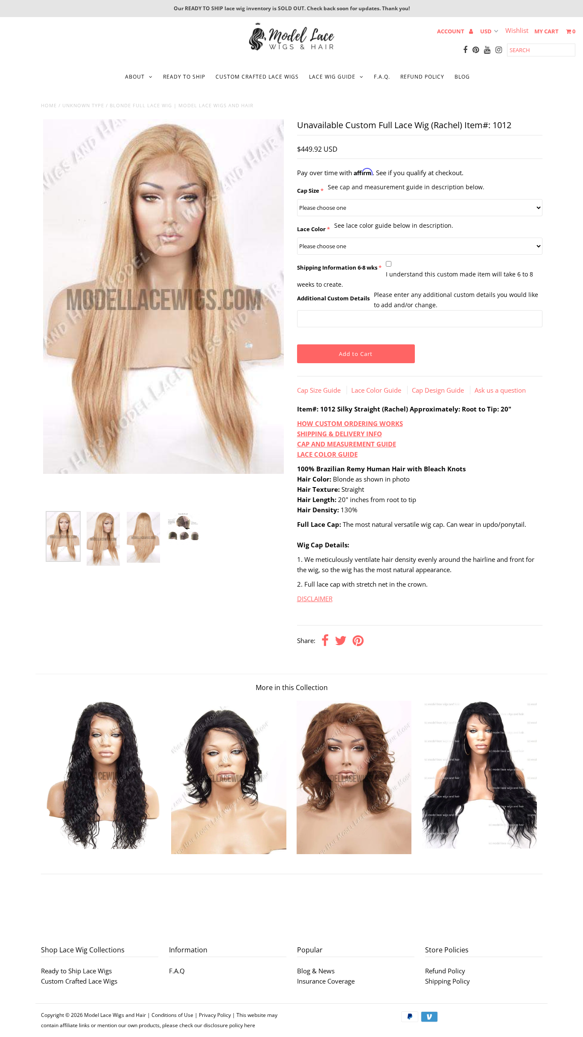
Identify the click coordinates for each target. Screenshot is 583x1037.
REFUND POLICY (422, 76)
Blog (462, 76)
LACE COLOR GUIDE (327, 454)
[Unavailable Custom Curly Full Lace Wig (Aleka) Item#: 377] (103, 846)
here (249, 1025)
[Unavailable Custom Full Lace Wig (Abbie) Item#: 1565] (228, 851)
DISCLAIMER (314, 598)
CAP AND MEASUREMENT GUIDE (346, 444)
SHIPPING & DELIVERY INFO (339, 433)
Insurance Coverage (326, 981)
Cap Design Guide (439, 390)
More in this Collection (292, 687)
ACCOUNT (451, 31)
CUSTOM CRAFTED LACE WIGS (257, 76)
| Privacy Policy (213, 1015)
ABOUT (135, 76)
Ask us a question (500, 390)
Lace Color (311, 229)
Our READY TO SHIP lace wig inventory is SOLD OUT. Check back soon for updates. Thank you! (292, 8)
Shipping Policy (447, 981)
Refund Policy (445, 970)
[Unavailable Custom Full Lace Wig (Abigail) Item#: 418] (479, 846)
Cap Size (308, 190)
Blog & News (316, 970)
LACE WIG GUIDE (332, 76)
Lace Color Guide (377, 390)
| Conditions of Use (170, 1015)
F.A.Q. (382, 76)
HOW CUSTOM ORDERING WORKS (350, 423)
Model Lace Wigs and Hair (115, 1015)
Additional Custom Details (333, 298)
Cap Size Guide (319, 390)
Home (49, 105)
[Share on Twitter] (341, 641)
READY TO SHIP (184, 76)
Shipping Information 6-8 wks (337, 267)
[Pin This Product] (358, 641)
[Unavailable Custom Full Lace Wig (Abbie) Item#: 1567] (354, 851)
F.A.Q (177, 970)
